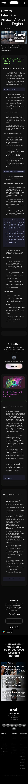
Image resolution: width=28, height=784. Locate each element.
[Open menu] (24, 3)
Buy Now (13, 3)
